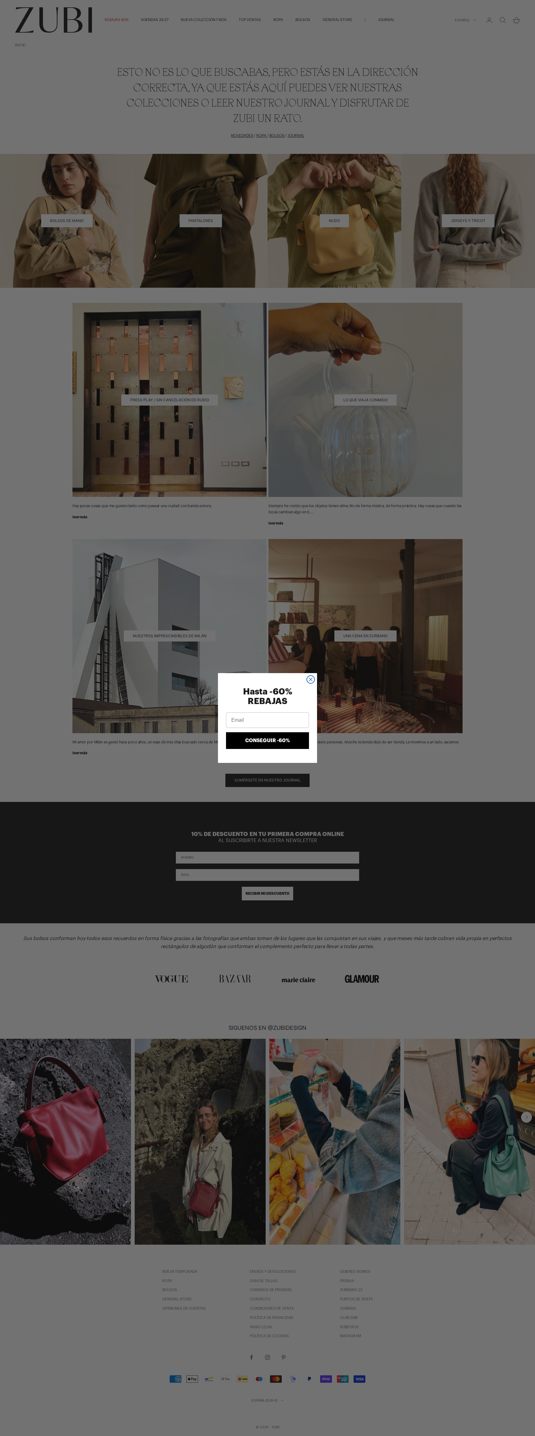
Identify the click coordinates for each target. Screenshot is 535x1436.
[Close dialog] (311, 679)
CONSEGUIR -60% (267, 740)
